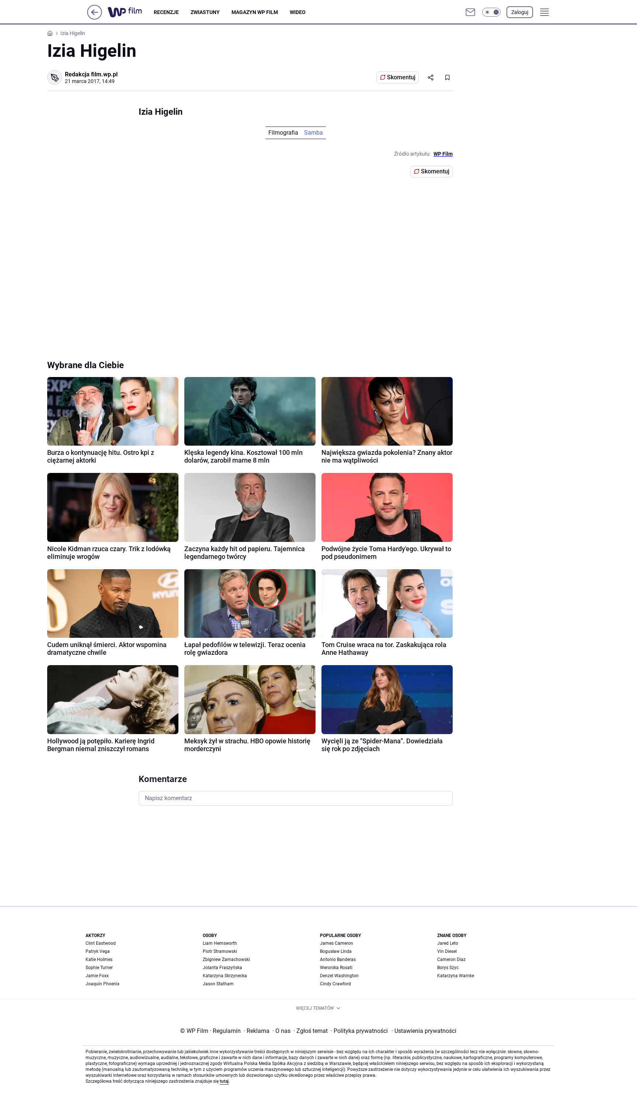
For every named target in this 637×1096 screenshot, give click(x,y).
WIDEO (298, 12)
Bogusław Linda (336, 951)
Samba (313, 132)
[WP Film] (131, 12)
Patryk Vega (98, 951)
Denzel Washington (339, 975)
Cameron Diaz (451, 959)
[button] (491, 12)
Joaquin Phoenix (102, 983)
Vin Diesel (447, 951)
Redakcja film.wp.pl (91, 74)
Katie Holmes (99, 959)
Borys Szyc (448, 967)
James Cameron (336, 943)
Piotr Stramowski (220, 951)
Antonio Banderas (338, 959)
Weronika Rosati (336, 967)
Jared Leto (447, 943)
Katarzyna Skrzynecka (225, 975)
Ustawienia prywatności (423, 1030)
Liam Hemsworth (220, 943)
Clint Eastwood (101, 943)
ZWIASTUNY (205, 12)
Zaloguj (519, 12)
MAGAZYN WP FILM (255, 12)
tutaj (224, 1081)
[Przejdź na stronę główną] (94, 17)
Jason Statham (218, 983)
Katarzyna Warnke (455, 975)
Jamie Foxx (97, 975)
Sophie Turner (99, 967)
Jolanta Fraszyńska (222, 967)
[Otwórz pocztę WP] (470, 12)
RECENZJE (166, 12)
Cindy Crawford (335, 983)
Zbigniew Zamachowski (226, 959)
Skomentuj (401, 77)
